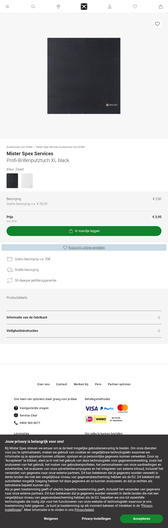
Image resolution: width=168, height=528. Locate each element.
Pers (98, 384)
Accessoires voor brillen (20, 146)
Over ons (43, 384)
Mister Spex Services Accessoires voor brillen (60, 146)
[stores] (58, 6)
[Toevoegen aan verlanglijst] (157, 24)
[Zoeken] (33, 7)
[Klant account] (110, 6)
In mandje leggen (87, 231)
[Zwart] (12, 180)
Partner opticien (119, 384)
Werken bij (81, 384)
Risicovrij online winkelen (86, 247)
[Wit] (27, 180)
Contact (61, 384)
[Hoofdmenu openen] (7, 7)
